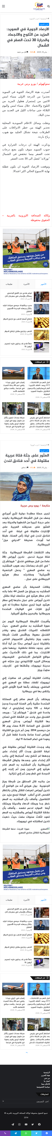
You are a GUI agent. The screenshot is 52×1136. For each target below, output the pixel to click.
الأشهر (43, 284)
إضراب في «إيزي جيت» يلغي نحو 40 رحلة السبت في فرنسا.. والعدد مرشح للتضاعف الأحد (14, 387)
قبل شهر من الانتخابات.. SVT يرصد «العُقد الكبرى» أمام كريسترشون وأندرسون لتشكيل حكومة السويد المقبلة (38, 388)
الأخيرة (27, 284)
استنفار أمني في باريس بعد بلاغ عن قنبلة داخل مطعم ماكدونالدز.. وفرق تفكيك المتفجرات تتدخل (39, 422)
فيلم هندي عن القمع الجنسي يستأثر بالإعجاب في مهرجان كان (18, 295)
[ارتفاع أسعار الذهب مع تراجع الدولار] (41, 322)
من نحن (47, 1078)
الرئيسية (43, 18)
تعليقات (9, 284)
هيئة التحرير (45, 1075)
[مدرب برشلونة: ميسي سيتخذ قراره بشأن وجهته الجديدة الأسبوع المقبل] (41, 309)
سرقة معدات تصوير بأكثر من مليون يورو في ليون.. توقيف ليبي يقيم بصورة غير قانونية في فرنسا (14, 422)
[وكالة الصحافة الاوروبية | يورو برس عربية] (38, 6)
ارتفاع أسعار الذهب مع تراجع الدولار (17, 319)
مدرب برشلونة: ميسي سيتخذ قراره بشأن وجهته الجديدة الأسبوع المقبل (17, 308)
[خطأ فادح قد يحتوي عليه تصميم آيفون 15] (41, 347)
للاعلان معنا (45, 1084)
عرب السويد (34, 18)
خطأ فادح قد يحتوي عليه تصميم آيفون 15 (18, 345)
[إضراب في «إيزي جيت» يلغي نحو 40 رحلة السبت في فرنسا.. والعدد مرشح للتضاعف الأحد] (13, 373)
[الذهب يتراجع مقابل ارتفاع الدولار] (41, 335)
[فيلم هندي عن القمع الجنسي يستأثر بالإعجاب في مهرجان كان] (41, 297)
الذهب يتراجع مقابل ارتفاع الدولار (18, 331)
